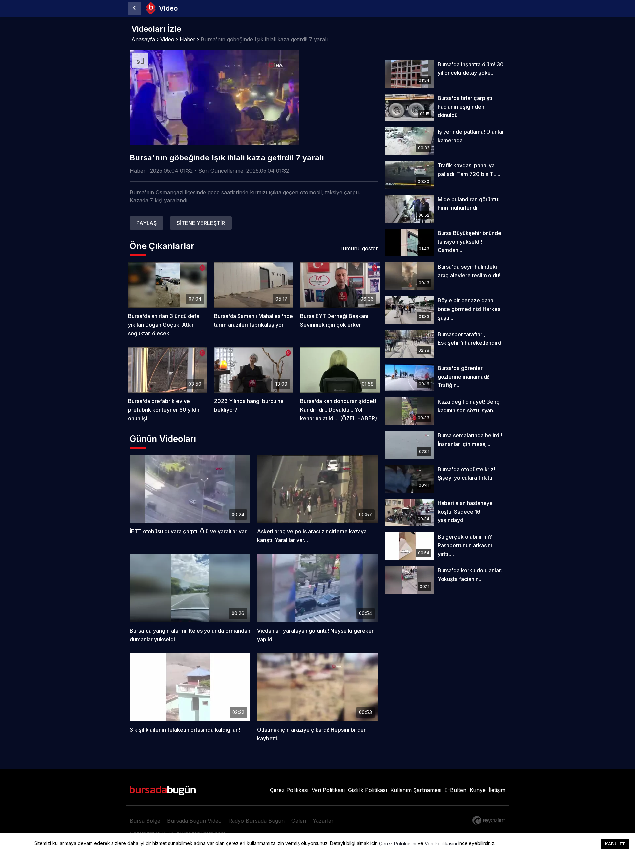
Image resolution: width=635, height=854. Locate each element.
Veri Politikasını (441, 843)
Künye (478, 790)
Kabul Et (615, 843)
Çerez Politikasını (397, 843)
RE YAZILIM (488, 820)
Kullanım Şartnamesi (415, 790)
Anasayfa (143, 39)
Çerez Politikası (289, 790)
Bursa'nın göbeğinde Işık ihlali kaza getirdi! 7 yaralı (264, 39)
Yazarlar (323, 820)
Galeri (298, 820)
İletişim (497, 790)
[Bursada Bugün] (134, 8)
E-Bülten (455, 790)
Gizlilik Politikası (367, 790)
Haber (187, 39)
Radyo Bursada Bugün (256, 820)
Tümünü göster (358, 248)
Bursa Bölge (145, 820)
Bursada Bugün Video (194, 820)
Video (167, 39)
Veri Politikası (328, 790)
